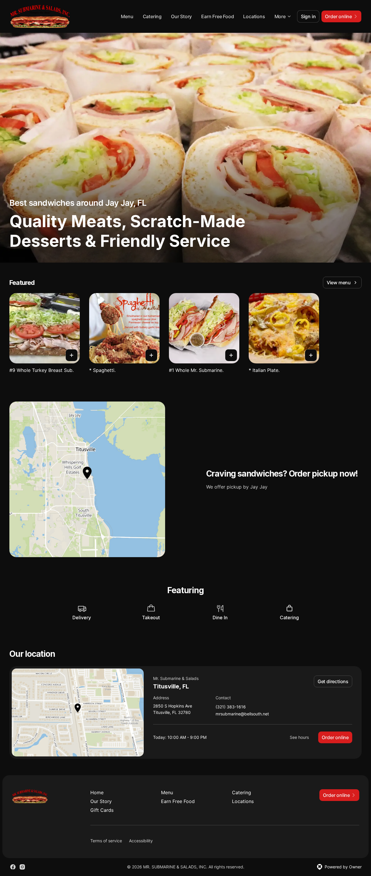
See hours (299, 737)
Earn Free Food (217, 16)
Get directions (333, 681)
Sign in (308, 16)
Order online (335, 737)
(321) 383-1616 (231, 707)
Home (97, 792)
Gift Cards (101, 810)
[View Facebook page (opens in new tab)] (12, 866)
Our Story (181, 16)
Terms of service (106, 840)
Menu (127, 16)
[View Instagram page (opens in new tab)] (22, 866)
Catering (152, 16)
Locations (254, 16)
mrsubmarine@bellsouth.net (242, 714)
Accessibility (141, 840)
